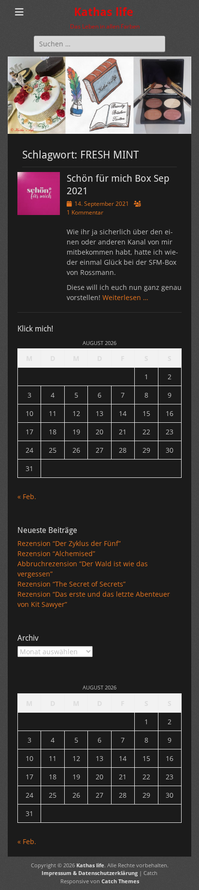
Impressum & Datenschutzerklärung (90, 872)
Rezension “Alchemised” (56, 553)
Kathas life (103, 12)
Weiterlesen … (125, 297)
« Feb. (26, 496)
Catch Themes (120, 881)
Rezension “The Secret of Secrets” (71, 584)
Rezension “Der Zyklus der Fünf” (69, 543)
